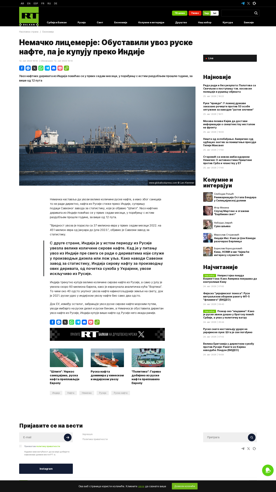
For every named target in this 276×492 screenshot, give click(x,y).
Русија (82, 22)
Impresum (88, 434)
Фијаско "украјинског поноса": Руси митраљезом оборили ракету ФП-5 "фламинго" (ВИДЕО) (226, 296)
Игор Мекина (221, 208)
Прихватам (42, 446)
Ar (22, 3)
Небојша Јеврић (223, 223)
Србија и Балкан (57, 22)
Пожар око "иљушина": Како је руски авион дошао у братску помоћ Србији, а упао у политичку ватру (228, 314)
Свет (100, 22)
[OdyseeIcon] (254, 3)
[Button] (68, 437)
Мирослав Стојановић (226, 235)
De (55, 3)
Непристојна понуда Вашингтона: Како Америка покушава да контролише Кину (230, 278)
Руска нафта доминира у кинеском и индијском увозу (107, 375)
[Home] (29, 16)
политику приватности (48, 446)
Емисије (249, 22)
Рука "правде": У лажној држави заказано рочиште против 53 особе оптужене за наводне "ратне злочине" (228, 106)
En (28, 3)
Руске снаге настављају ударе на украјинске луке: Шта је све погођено (227, 330)
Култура (228, 22)
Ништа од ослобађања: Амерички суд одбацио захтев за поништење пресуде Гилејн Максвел (229, 142)
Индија (56, 393)
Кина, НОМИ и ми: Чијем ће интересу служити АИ (231, 253)
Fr (42, 3)
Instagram (46, 468)
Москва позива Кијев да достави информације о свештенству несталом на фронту (229, 124)
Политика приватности (95, 439)
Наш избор (204, 22)
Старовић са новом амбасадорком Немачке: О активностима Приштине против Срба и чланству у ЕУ (227, 160)
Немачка (87, 393)
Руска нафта (120, 393)
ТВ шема (180, 13)
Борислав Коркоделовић (228, 248)
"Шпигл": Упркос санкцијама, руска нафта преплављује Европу (64, 377)
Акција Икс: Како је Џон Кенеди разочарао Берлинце (235, 240)
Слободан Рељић (224, 194)
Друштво (181, 22)
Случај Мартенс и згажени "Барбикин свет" (231, 212)
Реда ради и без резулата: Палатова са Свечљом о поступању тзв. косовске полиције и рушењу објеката (229, 88)
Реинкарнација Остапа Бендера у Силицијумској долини (235, 199)
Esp (36, 3)
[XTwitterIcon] (248, 3)
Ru (49, 3)
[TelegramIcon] (242, 3)
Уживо (195, 13)
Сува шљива (222, 226)
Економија (120, 22)
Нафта (70, 393)
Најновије (217, 77)
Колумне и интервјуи (151, 22)
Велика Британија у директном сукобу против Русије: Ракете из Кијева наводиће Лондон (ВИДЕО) (228, 347)
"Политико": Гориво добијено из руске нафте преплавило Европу (146, 377)
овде (141, 486)
